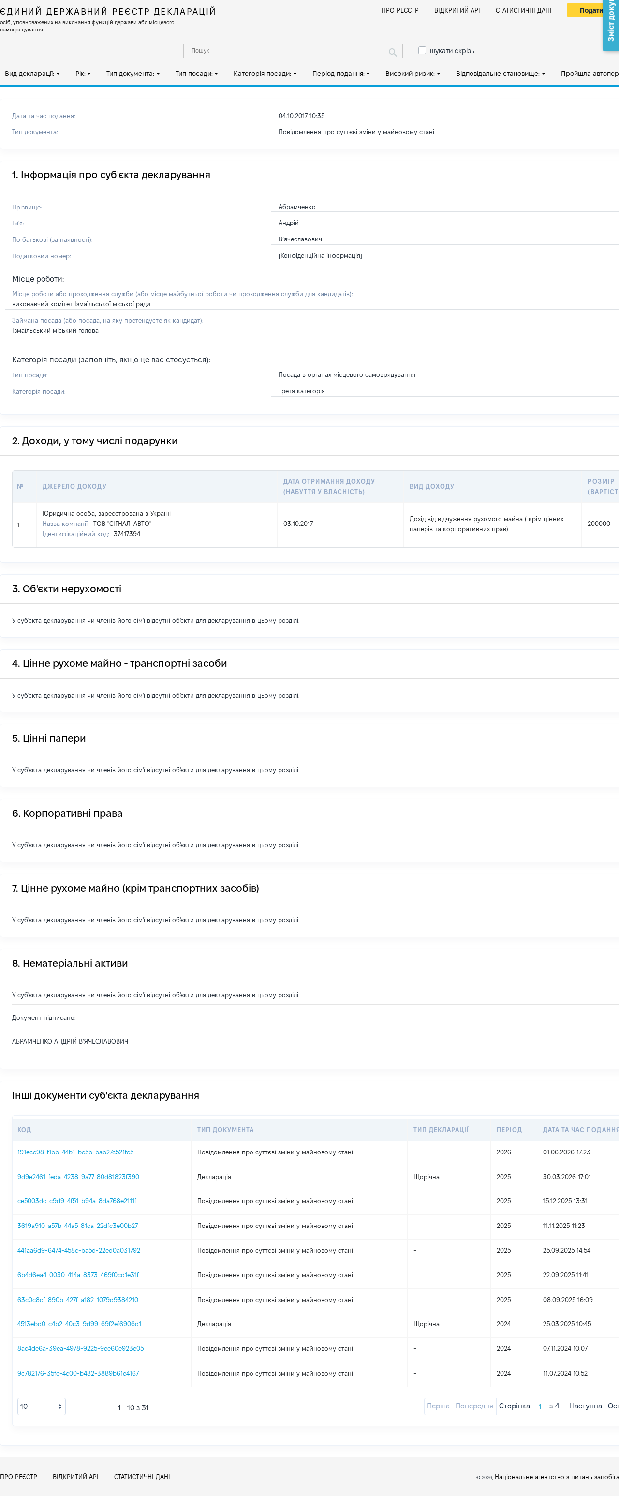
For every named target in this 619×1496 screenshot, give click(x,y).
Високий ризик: (410, 73)
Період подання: (338, 73)
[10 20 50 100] (41, 1406)
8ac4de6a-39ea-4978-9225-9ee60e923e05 (80, 1348)
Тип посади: (194, 73)
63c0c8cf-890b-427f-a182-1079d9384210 (77, 1299)
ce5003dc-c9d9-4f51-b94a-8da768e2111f (76, 1200)
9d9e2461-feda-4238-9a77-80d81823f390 (78, 1176)
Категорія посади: (262, 73)
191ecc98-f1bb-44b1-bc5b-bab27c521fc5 (75, 1152)
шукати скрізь (452, 51)
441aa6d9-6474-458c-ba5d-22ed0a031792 (78, 1250)
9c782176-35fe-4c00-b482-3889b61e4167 (78, 1373)
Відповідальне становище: (498, 73)
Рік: (80, 73)
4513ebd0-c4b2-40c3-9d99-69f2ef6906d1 (79, 1323)
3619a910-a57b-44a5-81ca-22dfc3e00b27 (77, 1225)
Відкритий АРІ (457, 10)
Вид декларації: (29, 73)
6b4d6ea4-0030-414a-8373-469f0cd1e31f (78, 1275)
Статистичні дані (524, 10)
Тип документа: (130, 73)
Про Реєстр (400, 10)
